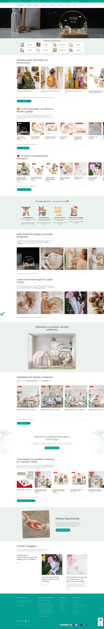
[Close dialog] (78, 299)
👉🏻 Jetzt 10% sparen (68, 321)
